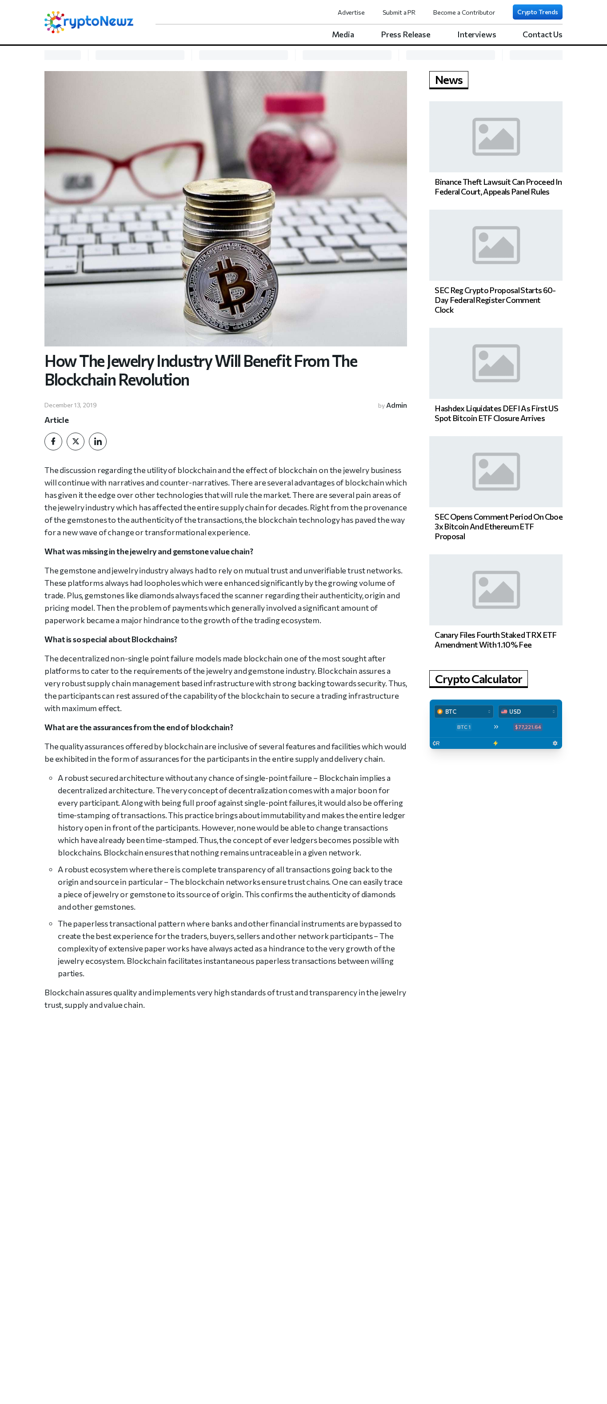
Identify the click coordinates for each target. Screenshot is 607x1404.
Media (343, 34)
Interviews (476, 34)
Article (56, 420)
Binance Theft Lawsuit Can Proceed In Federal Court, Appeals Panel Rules (498, 186)
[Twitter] (75, 441)
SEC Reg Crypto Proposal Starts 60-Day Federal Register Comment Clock (495, 299)
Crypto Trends (537, 12)
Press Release (406, 34)
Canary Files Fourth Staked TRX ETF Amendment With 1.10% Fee (495, 639)
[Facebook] (53, 441)
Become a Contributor (464, 12)
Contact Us (543, 34)
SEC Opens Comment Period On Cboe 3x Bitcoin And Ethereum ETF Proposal (499, 526)
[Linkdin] (98, 441)
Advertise (351, 12)
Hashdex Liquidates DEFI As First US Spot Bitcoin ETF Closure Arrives (496, 413)
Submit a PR (399, 12)
